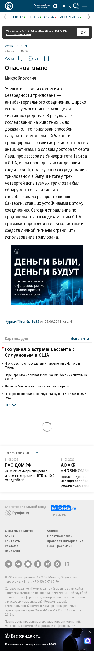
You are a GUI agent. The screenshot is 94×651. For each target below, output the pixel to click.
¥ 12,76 (49, 17)
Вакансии (12, 551)
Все (36, 453)
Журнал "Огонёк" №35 (22, 321)
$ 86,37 (18, 17)
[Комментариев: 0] (21, 58)
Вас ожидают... (26, 636)
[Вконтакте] (18, 564)
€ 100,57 (33, 17)
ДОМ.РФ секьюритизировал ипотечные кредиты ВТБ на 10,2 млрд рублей (29, 475)
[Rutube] (47, 564)
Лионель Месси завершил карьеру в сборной (37, 386)
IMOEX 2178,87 (69, 17)
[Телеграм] (8, 564)
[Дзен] (28, 564)
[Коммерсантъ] (9, 6)
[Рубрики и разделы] (84, 6)
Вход (67, 6)
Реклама (11, 546)
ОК (83, 32)
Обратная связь (59, 536)
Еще (7, 405)
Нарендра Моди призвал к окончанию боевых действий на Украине (46, 377)
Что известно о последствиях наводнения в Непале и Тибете (42, 365)
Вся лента (80, 338)
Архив (9, 536)
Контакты (12, 541)
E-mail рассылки (59, 546)
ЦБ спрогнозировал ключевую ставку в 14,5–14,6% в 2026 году (45, 395)
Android (53, 531)
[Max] (57, 564)
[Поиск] (76, 6)
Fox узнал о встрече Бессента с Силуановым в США (39, 352)
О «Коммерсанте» (19, 531)
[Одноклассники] (37, 564)
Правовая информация (65, 541)
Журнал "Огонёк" (17, 45)
